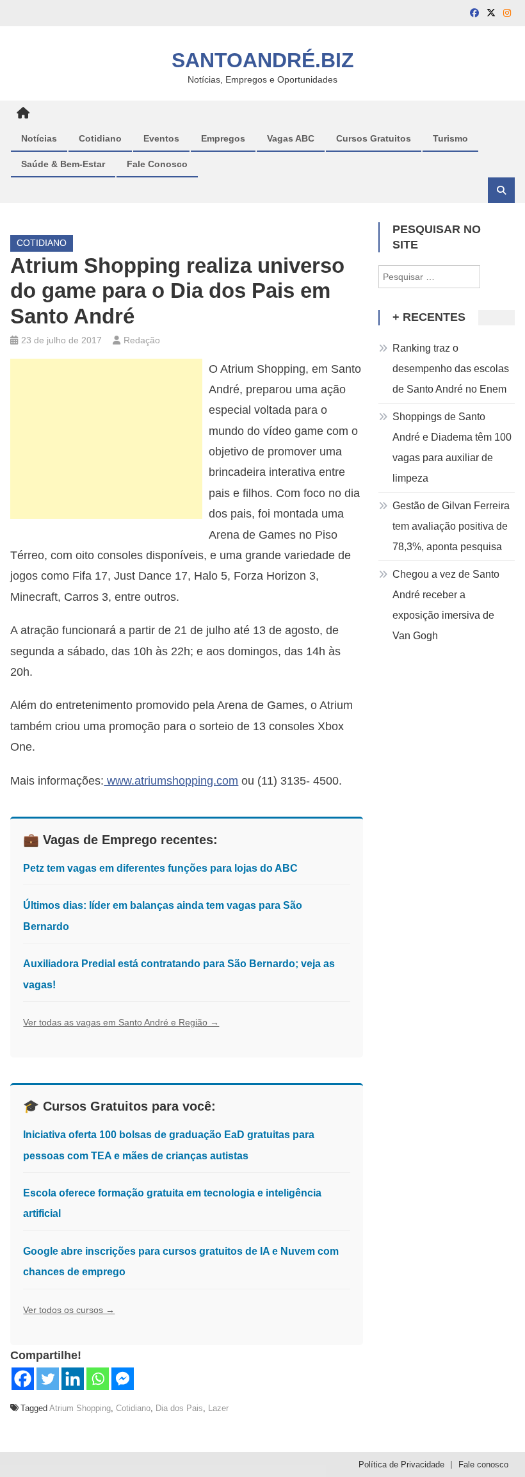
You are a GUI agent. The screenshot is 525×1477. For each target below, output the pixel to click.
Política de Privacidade (401, 1464)
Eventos (161, 138)
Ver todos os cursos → (69, 1310)
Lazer (218, 1408)
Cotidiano (100, 138)
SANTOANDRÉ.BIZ (263, 60)
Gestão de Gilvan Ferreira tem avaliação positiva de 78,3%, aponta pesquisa (451, 526)
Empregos (223, 138)
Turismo (450, 138)
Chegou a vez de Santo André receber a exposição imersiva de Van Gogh (445, 605)
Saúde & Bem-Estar (63, 164)
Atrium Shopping (80, 1408)
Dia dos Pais (179, 1408)
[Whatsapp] (97, 1378)
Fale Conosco (157, 164)
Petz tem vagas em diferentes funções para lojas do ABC (160, 868)
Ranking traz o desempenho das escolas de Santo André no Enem (450, 369)
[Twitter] (47, 1378)
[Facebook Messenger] (122, 1378)
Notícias (39, 138)
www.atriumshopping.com (171, 780)
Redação (142, 340)
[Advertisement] (106, 439)
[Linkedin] (72, 1378)
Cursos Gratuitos (373, 138)
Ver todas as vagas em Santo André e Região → (121, 1022)
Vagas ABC (290, 138)
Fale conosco (483, 1464)
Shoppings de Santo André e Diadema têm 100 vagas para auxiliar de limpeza (452, 447)
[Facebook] (23, 1378)
